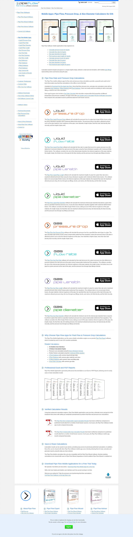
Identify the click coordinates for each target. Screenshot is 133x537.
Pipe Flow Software (45, 8)
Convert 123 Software (24, 31)
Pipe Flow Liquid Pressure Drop (56, 119)
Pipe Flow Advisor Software (25, 26)
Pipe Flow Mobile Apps (57, 8)
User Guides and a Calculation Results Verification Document (94, 95)
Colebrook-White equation (77, 353)
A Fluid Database (54, 355)
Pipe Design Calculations (51, 513)
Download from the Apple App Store (62, 86)
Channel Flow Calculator (97, 513)
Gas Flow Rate (23, 53)
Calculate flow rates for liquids (57, 52)
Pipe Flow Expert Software (25, 17)
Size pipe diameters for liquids (57, 54)
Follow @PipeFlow (25, 148)
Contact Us (21, 127)
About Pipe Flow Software (25, 124)
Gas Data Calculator (70, 93)
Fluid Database (76, 88)
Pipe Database (55, 88)
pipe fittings (108, 70)
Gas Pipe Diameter (24, 55)
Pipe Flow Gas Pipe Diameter (55, 316)
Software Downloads (24, 93)
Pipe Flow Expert (101, 338)
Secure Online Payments (25, 134)
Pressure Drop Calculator (74, 513)
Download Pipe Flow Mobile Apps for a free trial (81, 467)
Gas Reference (23, 60)
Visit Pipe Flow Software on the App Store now (58, 475)
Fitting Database (64, 88)
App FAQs (22, 75)
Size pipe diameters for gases (57, 62)
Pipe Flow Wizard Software (25, 22)
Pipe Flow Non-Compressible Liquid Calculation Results (73, 421)
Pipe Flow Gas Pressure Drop (55, 232)
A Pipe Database (53, 357)
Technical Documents (24, 111)
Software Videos (22, 104)
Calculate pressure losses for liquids (59, 50)
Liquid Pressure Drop (25, 40)
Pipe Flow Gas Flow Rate (54, 260)
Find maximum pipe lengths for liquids (59, 56)
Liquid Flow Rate (23, 43)
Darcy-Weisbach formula (76, 351)
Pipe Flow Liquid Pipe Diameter (56, 202)
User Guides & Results (25, 73)
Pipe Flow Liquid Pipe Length (55, 175)
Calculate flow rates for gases (57, 60)
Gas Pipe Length (23, 58)
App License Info (23, 70)
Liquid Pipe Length (24, 48)
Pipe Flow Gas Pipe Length (55, 288)
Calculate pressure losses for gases (59, 58)
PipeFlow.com (24, 511)
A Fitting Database (54, 359)
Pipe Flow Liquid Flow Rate (55, 147)
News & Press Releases (25, 121)
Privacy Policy (72, 522)
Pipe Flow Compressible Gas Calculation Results (71, 432)
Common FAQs (22, 84)
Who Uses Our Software (25, 87)
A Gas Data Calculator (55, 361)
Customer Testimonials (24, 81)
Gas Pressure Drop (24, 50)
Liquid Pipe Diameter (25, 45)
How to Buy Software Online (26, 96)
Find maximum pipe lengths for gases (59, 64)
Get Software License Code (26, 98)
